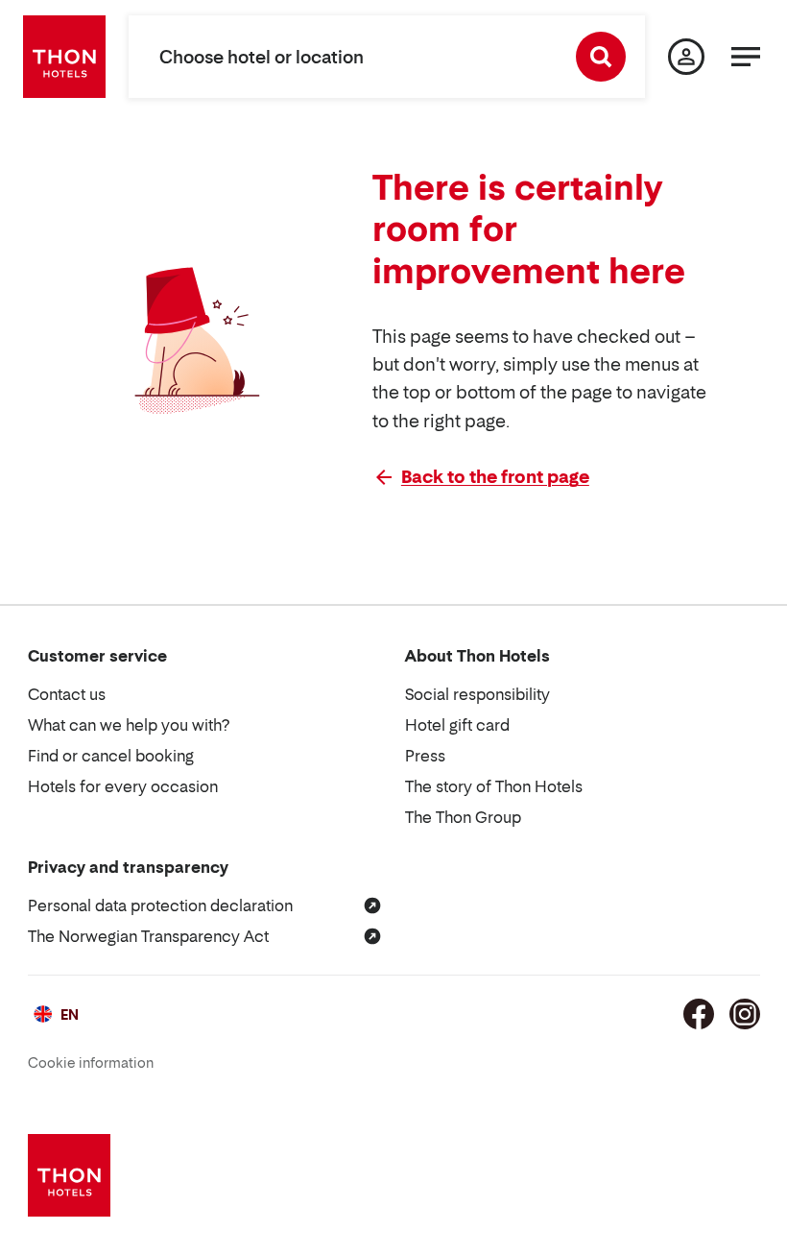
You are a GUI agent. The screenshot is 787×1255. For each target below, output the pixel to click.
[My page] (686, 56)
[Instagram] (744, 1014)
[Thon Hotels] (64, 56)
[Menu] (745, 56)
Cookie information (91, 1062)
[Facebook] (698, 1014)
